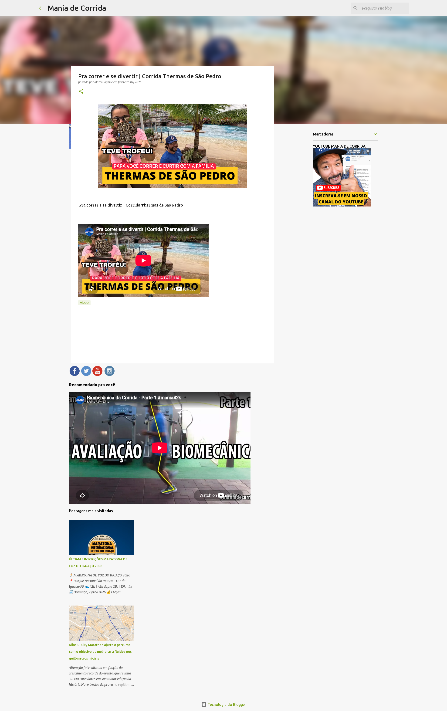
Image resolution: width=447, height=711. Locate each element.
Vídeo (84, 302)
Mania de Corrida (76, 8)
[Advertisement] (298, 201)
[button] (81, 91)
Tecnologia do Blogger (226, 704)
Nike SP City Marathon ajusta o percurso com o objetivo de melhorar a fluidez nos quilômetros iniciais (100, 651)
